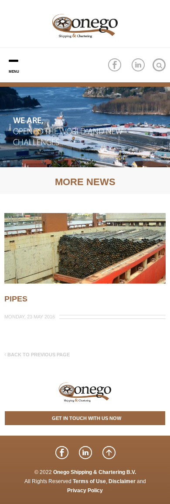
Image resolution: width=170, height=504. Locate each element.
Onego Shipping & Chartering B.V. (94, 472)
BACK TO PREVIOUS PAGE (38, 354)
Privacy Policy (85, 490)
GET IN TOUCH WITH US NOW (86, 418)
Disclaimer (122, 481)
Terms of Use (89, 481)
